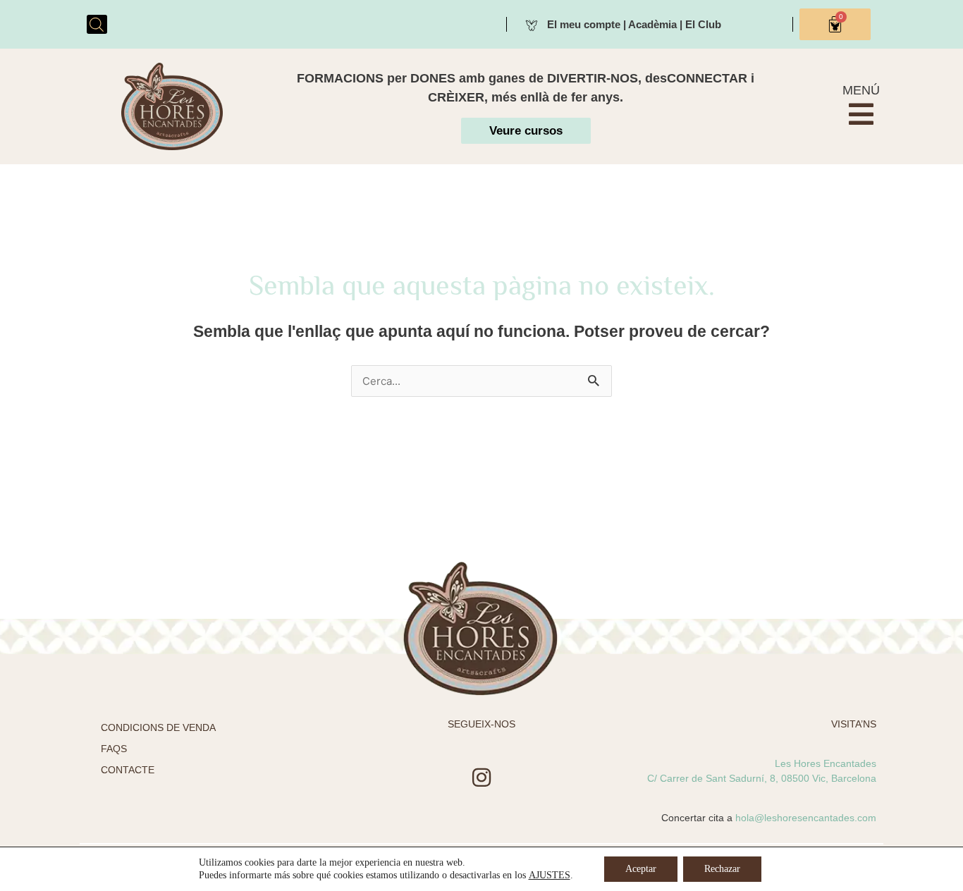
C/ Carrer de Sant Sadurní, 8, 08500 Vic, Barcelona (761, 778)
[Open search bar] (97, 24)
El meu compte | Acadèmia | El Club (634, 24)
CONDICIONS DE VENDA (158, 727)
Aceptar (640, 869)
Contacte (127, 769)
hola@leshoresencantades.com (805, 817)
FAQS (114, 748)
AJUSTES (549, 875)
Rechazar (722, 869)
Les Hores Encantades (825, 763)
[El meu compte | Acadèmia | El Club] (532, 24)
